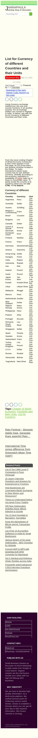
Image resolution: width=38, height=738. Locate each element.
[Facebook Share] (7, 99)
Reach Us (9, 648)
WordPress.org (12, 636)
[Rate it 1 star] (6, 82)
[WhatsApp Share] (20, 99)
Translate (16, 87)
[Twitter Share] (11, 99)
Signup (8, 622)
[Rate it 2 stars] (7, 82)
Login (7, 625)
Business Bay (12, 77)
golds (19, 178)
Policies (8, 633)
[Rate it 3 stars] (8, 82)
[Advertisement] (19, 35)
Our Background (12, 629)
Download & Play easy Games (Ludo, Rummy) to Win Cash (17, 92)
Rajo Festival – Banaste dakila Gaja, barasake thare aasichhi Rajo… (19, 433)
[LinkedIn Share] (16, 99)
